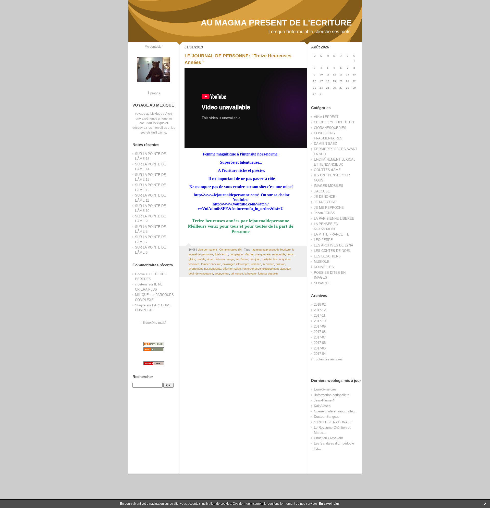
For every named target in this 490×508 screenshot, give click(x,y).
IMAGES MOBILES (328, 186)
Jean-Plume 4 (324, 400)
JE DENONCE (324, 197)
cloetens (141, 284)
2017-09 (320, 326)
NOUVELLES (324, 267)
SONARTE (322, 283)
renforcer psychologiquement (260, 268)
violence (256, 264)
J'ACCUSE (322, 191)
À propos (154, 93)
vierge (230, 259)
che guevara (263, 254)
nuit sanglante (212, 268)
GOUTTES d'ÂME (327, 170)
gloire (192, 259)
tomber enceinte (211, 264)
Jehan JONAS (324, 213)
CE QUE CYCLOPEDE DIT (334, 122)
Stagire (140, 305)
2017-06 (320, 343)
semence (268, 264)
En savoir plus (329, 503)
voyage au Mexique (148, 113)
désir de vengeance (201, 273)
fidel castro (221, 254)
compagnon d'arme (241, 254)
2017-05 (320, 348)
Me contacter (154, 46)
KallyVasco (322, 406)
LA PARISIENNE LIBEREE (334, 218)
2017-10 (320, 321)
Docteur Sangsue (326, 417)
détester (220, 259)
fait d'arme (242, 259)
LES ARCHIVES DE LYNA (333, 245)
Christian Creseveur (328, 438)
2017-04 (320, 354)
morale (201, 259)
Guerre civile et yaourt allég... (336, 411)
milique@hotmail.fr (154, 322)
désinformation (232, 268)
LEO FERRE (323, 240)
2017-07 (320, 337)
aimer (210, 259)
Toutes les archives (328, 359)
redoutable (278, 254)
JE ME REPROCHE (329, 208)
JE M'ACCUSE (325, 202)
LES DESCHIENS (327, 256)
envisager (229, 264)
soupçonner (222, 273)
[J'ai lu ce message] (485, 504)
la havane (250, 273)
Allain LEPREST (326, 117)
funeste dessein (268, 273)
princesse (237, 273)
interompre (242, 264)
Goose (140, 274)
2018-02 (320, 304)
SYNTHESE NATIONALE (333, 422)
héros (290, 254)
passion (280, 264)
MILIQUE (142, 295)
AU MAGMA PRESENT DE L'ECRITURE (276, 22)
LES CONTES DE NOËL (332, 251)
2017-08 (320, 332)
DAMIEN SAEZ (325, 144)
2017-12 (320, 310)
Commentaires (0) (230, 249)
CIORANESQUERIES (330, 128)
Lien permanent (207, 249)
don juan (255, 259)
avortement (196, 268)
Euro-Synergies (325, 389)
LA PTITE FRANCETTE (331, 234)
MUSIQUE (321, 262)
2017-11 (319, 315)
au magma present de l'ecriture (271, 249)
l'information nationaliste (331, 395)
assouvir (285, 268)
